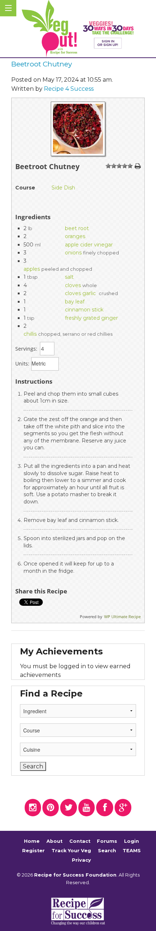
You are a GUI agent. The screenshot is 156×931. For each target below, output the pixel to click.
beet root (77, 228)
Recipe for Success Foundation (75, 875)
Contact (79, 841)
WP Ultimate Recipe (122, 616)
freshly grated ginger (91, 318)
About (54, 841)
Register (33, 850)
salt (69, 277)
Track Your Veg (71, 850)
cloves (73, 285)
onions (73, 252)
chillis (30, 334)
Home (32, 841)
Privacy (81, 860)
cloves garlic (81, 293)
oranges (75, 236)
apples (32, 269)
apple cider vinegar (89, 244)
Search (107, 850)
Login (131, 841)
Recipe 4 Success (69, 88)
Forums (107, 841)
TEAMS (132, 850)
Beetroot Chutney (41, 64)
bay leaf (75, 301)
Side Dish (63, 187)
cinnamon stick (84, 309)
